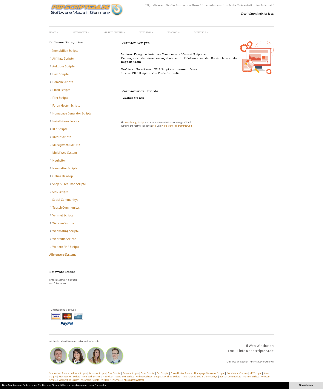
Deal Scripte (114, 373)
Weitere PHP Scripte (111, 380)
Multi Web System (91, 376)
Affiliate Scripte (79, 373)
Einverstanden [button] (306, 385)
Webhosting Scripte (69, 380)
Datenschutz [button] (101, 385)
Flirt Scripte (162, 373)
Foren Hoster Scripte (181, 373)
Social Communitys (207, 376)
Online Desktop (144, 376)
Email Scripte (147, 373)
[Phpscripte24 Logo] (86, 16)
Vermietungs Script (135, 122)
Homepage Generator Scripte (209, 373)
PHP (154, 126)
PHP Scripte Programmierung (177, 126)
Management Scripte (69, 376)
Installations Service (237, 373)
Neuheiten (108, 376)
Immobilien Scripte (59, 373)
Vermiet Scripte (251, 376)
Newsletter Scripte (125, 376)
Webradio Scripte (90, 380)
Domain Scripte (131, 373)
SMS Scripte (188, 376)
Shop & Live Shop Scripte (167, 376)
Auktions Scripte (97, 373)
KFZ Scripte (255, 373)
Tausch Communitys (230, 376)
